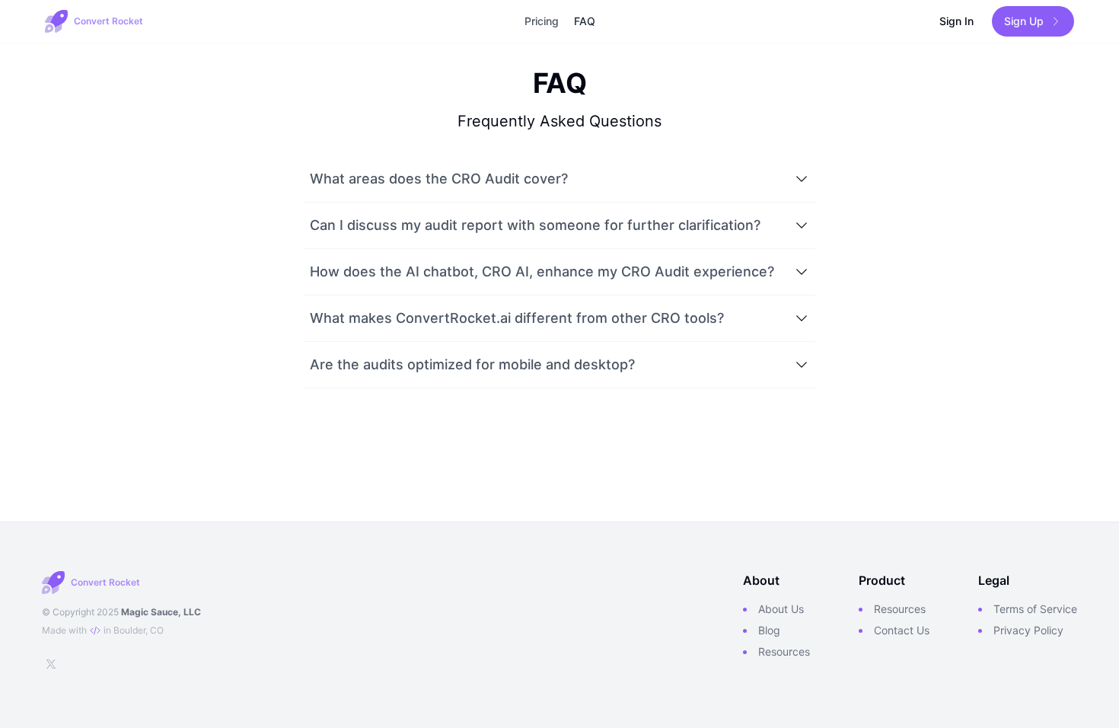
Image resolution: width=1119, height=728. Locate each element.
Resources (784, 651)
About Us (781, 608)
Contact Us (901, 630)
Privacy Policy (1028, 630)
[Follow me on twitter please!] (51, 664)
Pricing (541, 20)
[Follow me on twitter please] (51, 664)
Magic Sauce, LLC (161, 612)
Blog (769, 630)
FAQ (584, 20)
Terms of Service (1035, 608)
